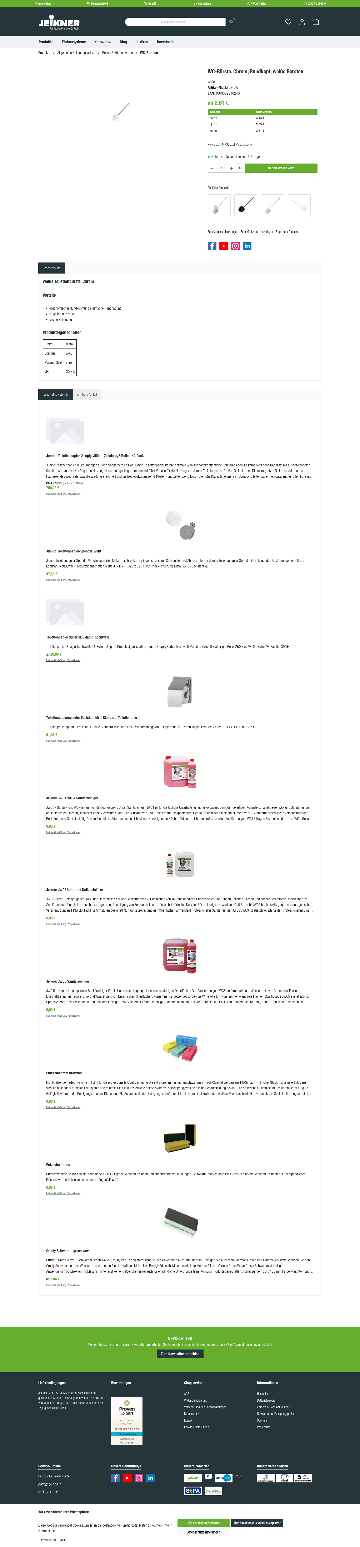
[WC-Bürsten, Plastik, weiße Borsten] (272, 205)
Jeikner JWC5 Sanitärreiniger (67, 981)
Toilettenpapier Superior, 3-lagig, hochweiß (77, 637)
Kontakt (188, 1420)
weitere (213, 82)
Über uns (262, 1420)
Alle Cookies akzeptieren (204, 1523)
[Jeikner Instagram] (236, 247)
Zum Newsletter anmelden (180, 1354)
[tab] (51, 268)
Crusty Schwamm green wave (68, 1250)
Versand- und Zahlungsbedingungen (205, 1407)
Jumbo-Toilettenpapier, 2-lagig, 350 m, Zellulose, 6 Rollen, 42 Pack (95, 456)
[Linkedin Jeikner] (248, 247)
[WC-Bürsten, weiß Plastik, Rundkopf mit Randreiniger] (219, 205)
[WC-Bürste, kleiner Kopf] (299, 205)
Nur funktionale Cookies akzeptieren (257, 1523)
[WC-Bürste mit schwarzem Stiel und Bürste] (245, 205)
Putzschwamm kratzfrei (64, 1073)
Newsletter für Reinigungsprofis (275, 1414)
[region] (121, 112)
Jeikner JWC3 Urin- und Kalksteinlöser (74, 889)
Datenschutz (191, 1414)
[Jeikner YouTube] (224, 247)
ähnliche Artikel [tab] (87, 394)
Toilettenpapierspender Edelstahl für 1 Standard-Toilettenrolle (91, 717)
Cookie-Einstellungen (196, 1427)
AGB (186, 1394)
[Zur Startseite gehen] (59, 22)
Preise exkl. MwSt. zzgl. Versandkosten (230, 144)
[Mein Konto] (302, 22)
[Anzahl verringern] (212, 168)
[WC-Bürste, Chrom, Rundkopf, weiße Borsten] (121, 112)
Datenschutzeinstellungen (203, 1532)
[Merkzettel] (288, 22)
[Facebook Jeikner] (213, 247)
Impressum (263, 1427)
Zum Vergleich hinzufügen (223, 232)
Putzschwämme (58, 1164)
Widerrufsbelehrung (195, 1400)
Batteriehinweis (266, 1400)
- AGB (62, 1540)
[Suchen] (230, 22)
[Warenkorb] (316, 22)
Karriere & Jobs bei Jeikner (273, 1407)
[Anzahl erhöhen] (231, 168)
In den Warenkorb (281, 168)
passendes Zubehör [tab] (55, 394)
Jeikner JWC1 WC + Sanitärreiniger (72, 798)
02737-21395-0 (317, 3)
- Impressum (48, 1540)
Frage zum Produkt (286, 232)
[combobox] (175, 22)
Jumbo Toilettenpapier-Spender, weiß (73, 551)
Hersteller (262, 1394)
